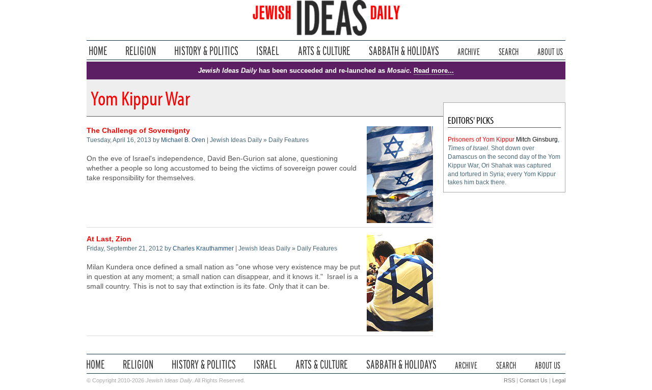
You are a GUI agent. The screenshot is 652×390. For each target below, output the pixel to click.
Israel (268, 50)
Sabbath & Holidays (404, 50)
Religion (141, 50)
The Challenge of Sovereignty (138, 130)
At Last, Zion (109, 239)
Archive (468, 50)
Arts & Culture (324, 50)
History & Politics (206, 50)
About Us (550, 50)
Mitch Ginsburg (537, 139)
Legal (558, 380)
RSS (509, 380)
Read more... (434, 70)
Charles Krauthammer (203, 248)
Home (98, 50)
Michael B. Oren (183, 140)
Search (509, 50)
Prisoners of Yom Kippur (481, 139)
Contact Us (534, 380)
